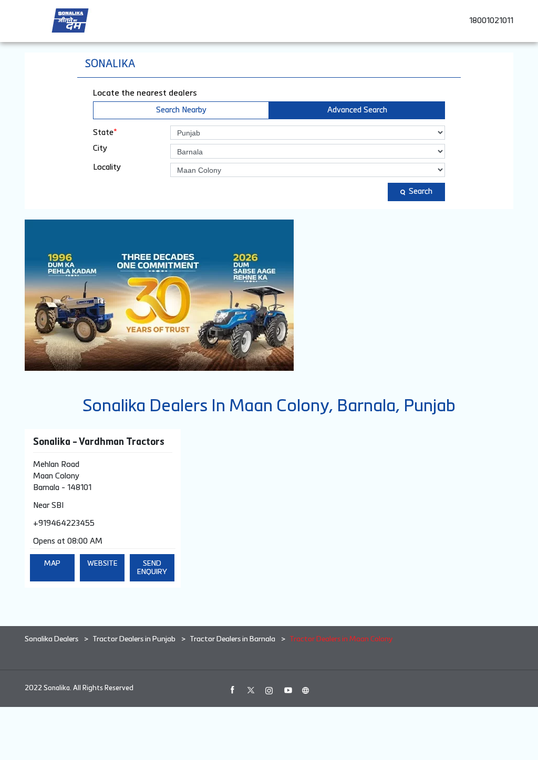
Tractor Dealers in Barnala (232, 639)
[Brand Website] (305, 690)
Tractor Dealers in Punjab (133, 639)
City (100, 148)
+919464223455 (64, 523)
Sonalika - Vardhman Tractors (98, 442)
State (105, 132)
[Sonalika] (70, 20)
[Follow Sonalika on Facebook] (232, 690)
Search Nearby (181, 110)
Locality (107, 167)
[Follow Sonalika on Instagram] (269, 690)
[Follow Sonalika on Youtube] (287, 690)
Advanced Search (357, 110)
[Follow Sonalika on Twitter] (250, 690)
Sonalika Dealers (52, 639)
